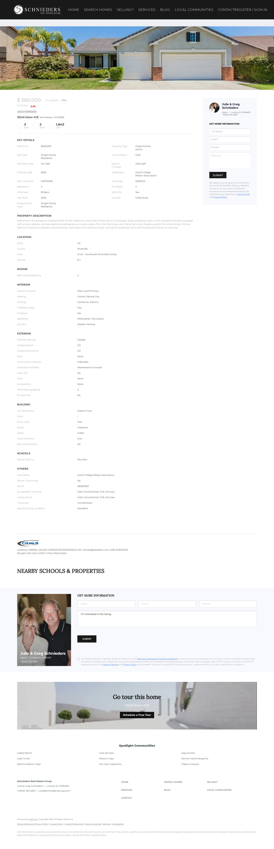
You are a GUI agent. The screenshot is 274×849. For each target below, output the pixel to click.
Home (73, 10)
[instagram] (48, 840)
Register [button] (242, 10)
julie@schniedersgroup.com (54, 790)
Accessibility (118, 824)
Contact (226, 10)
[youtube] (58, 840)
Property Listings (93, 824)
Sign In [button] (260, 10)
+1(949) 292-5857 (230, 114)
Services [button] (146, 10)
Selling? (125, 10)
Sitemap (107, 824)
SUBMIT (86, 638)
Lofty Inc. (33, 819)
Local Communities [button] (194, 10)
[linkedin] (30, 840)
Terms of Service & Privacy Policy (32, 824)
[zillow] (39, 840)
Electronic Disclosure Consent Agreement (157, 659)
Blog (165, 10)
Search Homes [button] (98, 10)
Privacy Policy (220, 197)
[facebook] (21, 840)
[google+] (67, 840)
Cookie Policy (56, 824)
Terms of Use (243, 194)
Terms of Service (110, 664)
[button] (37, 9)
